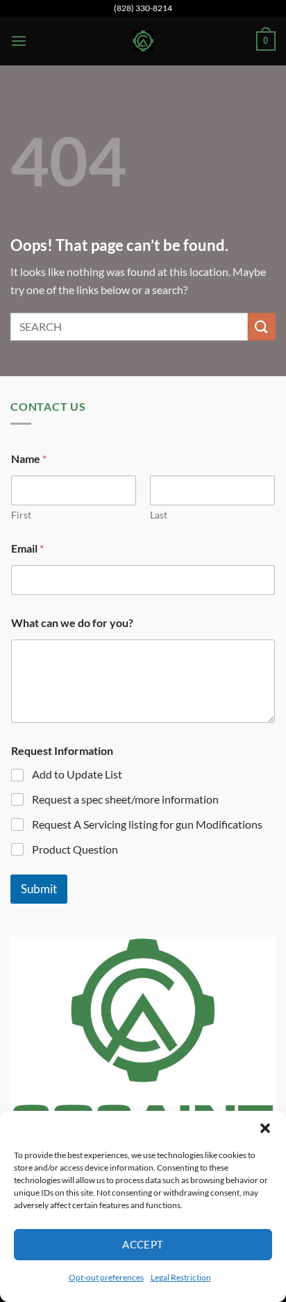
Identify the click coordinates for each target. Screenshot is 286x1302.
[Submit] (262, 326)
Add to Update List (77, 774)
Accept (143, 1244)
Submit (39, 888)
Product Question (75, 849)
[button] (265, 1128)
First (21, 515)
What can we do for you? (72, 622)
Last (158, 515)
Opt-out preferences (106, 1277)
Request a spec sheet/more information (125, 799)
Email (27, 548)
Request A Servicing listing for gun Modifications (147, 824)
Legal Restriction (181, 1277)
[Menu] (18, 41)
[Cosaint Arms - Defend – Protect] (143, 41)
